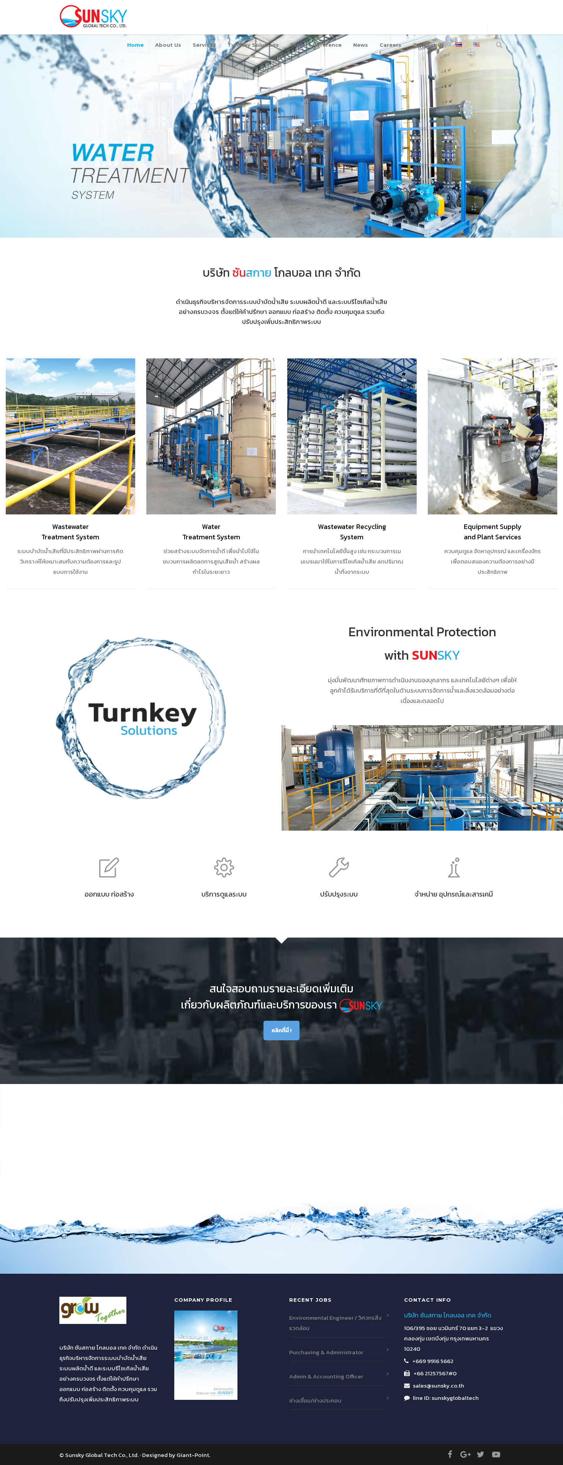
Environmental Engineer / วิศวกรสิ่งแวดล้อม (335, 1322)
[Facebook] (450, 1454)
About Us (168, 45)
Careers (390, 45)
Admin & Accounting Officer (326, 1376)
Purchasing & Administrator (326, 1352)
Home (135, 45)
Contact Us (428, 45)
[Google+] (465, 1454)
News (360, 45)
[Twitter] (480, 1454)
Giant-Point (193, 1454)
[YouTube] (496, 1454)
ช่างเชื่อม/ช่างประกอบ (315, 1400)
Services (204, 45)
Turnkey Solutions (253, 45)
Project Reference (316, 45)
